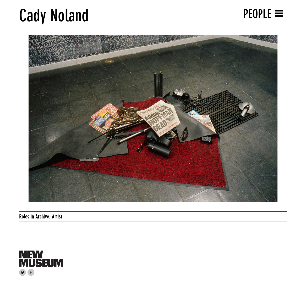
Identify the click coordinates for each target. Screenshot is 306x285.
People (257, 14)
